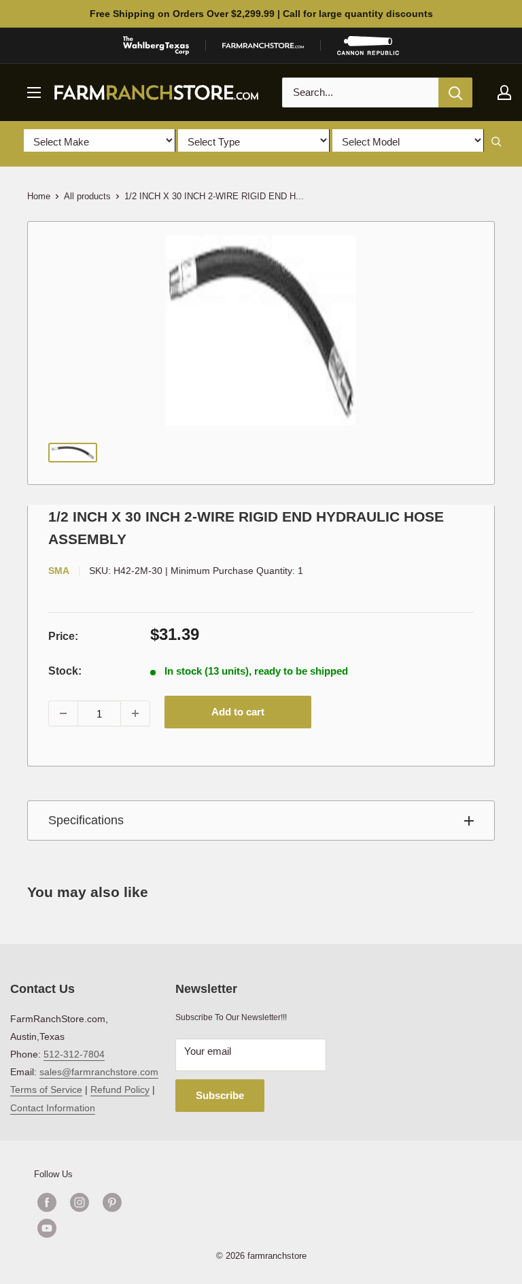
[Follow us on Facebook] (46, 1202)
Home (38, 196)
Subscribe (220, 1095)
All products (87, 196)
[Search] (455, 92)
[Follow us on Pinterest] (112, 1202)
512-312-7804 (74, 1054)
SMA (58, 570)
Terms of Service (46, 1089)
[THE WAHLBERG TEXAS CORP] (156, 45)
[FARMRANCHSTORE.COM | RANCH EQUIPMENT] (263, 45)
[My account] (504, 92)
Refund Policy (120, 1089)
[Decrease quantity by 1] (63, 713)
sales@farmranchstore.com (98, 1071)
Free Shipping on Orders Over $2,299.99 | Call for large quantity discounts (261, 13)
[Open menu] (34, 92)
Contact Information (52, 1107)
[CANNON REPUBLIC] (367, 45)
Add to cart (237, 711)
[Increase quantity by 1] (135, 713)
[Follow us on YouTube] (95, 1228)
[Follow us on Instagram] (79, 1202)
